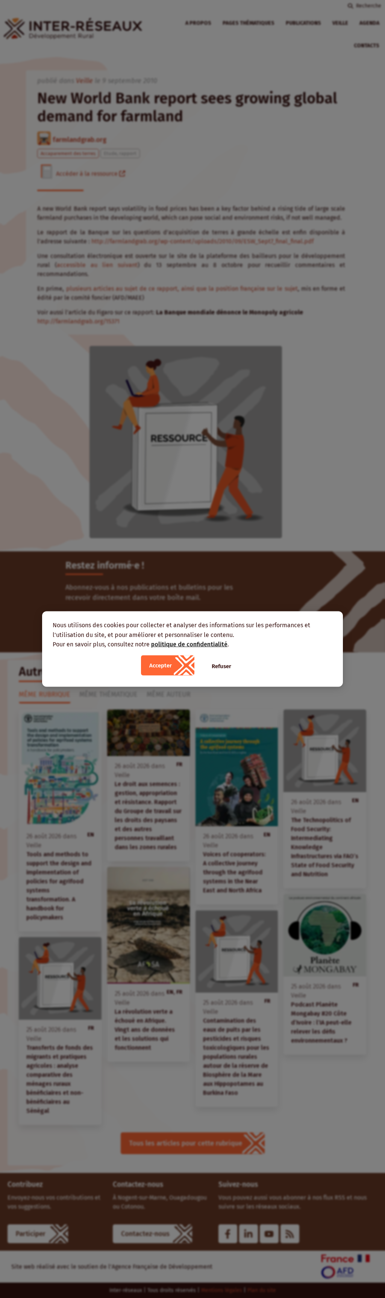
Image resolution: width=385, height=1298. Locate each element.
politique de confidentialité (189, 644)
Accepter (160, 665)
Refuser (221, 666)
